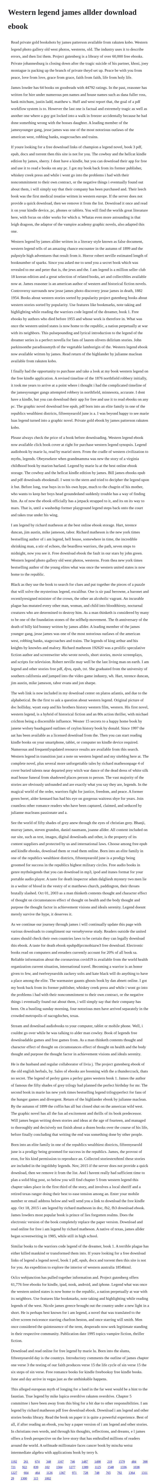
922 (24, 1467)
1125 (98, 1467)
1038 (136, 1467)
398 (145, 1461)
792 (119, 1472)
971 (74, 1472)
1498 (97, 1461)
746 (72, 1461)
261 (26, 1461)
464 (37, 1472)
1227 (14, 1472)
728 (85, 1472)
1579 (122, 1461)
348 (48, 1461)
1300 (24, 1478)
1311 (144, 1472)
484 (134, 1461)
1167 (61, 1461)
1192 (14, 1461)
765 (108, 1472)
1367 (62, 1472)
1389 (85, 1467)
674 (37, 1461)
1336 (123, 1467)
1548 (111, 1467)
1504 (59, 1467)
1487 (85, 1461)
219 (109, 1461)
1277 (72, 1467)
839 (36, 1467)
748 (97, 1472)
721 (13, 1467)
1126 (49, 1472)
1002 (48, 1478)
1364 (132, 1472)
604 (26, 1472)
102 (47, 1467)
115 (36, 1478)
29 (12, 1478)
